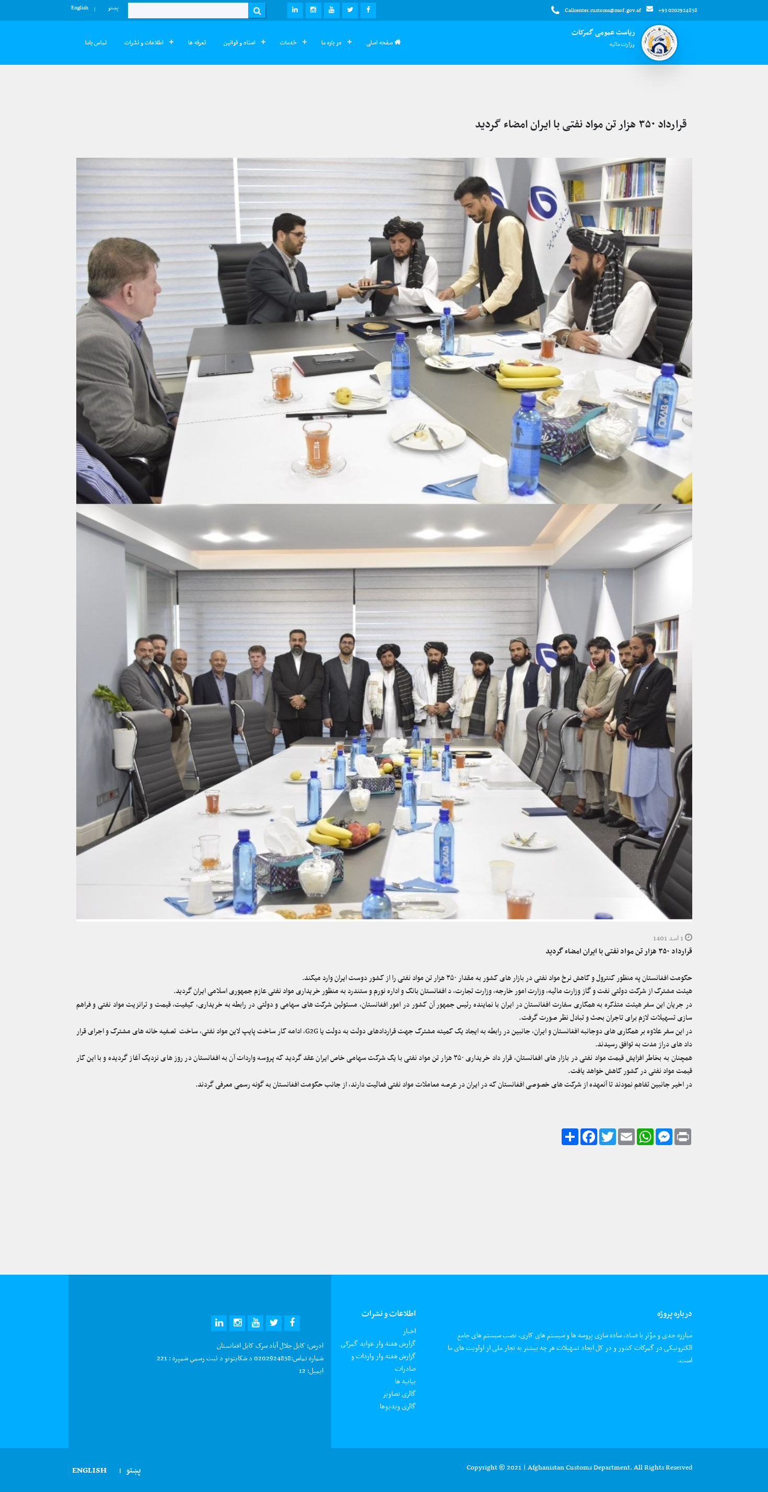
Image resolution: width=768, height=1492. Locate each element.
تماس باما (96, 43)
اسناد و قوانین (239, 43)
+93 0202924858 (677, 10)
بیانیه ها (405, 1381)
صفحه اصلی (380, 43)
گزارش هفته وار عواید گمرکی (378, 1343)
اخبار (409, 1331)
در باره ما (331, 43)
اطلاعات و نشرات (144, 43)
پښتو (113, 8)
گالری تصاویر (399, 1394)
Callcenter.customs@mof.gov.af (603, 10)
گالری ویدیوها (398, 1406)
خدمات (288, 43)
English (79, 8)
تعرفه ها (197, 43)
